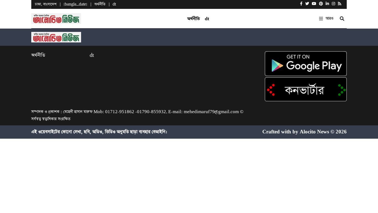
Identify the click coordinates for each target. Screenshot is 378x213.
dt (114, 4)
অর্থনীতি (99, 4)
